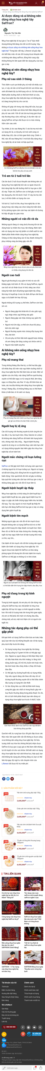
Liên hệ (4, 1021)
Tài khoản (5, 987)
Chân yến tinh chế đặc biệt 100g (28, 809)
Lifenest (5, 764)
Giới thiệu (5, 1009)
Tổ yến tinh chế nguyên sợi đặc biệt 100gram (29, 857)
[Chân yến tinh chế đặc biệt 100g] (9, 814)
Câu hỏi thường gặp (9, 1012)
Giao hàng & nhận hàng (10, 997)
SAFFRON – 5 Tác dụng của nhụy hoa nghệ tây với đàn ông (10, 969)
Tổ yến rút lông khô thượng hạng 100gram (28, 842)
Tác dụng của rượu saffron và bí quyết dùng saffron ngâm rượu (33, 895)
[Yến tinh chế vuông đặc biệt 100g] (9, 798)
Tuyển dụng (6, 1018)
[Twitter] (8, 779)
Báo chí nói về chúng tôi (10, 1015)
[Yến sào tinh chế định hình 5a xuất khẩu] (9, 830)
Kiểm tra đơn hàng (8, 990)
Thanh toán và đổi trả (32, 1000)
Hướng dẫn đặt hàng (9, 993)
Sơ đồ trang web (7, 1058)
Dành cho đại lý (29, 987)
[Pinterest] (12, 779)
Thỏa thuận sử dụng (31, 993)
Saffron (5, 466)
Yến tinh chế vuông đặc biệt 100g (28, 793)
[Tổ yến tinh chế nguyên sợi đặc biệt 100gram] (9, 861)
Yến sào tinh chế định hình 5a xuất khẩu (29, 826)
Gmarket (18, 3)
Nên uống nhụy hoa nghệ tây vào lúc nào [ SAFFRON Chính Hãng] (11, 945)
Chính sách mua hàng (32, 997)
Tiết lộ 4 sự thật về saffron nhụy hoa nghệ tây (32, 945)
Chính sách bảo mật (31, 990)
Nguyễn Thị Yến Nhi (13, 33)
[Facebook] (4, 779)
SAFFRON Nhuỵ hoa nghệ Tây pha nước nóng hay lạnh (33, 969)
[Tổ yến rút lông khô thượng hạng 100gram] (9, 845)
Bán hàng (5, 1000)
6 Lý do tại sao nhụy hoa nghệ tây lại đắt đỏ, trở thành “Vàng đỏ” (11, 895)
